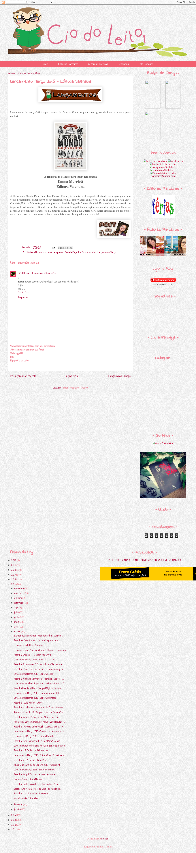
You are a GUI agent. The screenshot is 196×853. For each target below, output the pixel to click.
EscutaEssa (23, 273)
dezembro (19, 588)
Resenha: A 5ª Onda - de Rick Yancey (31, 750)
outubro (18, 597)
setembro (19, 602)
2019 (13, 565)
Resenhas (123, 64)
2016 (13, 579)
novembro (19, 593)
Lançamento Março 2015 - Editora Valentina (34, 769)
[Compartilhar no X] (65, 247)
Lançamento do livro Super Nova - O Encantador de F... (39, 683)
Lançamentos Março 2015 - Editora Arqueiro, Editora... (39, 692)
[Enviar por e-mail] (59, 247)
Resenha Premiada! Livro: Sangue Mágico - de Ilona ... (38, 688)
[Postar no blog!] (62, 247)
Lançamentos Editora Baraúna (28, 645)
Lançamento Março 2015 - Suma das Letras (34, 659)
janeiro (17, 809)
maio (17, 621)
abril (16, 626)
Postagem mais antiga (118, 376)
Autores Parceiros (98, 64)
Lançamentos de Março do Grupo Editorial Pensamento (40, 650)
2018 (13, 569)
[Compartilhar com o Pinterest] (71, 247)
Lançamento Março (107, 252)
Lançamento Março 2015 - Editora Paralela (34, 736)
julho (16, 612)
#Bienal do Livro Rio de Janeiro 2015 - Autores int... (37, 764)
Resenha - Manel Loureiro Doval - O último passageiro (39, 669)
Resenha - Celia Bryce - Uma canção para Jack (36, 640)
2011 (13, 829)
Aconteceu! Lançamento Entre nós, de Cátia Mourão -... (39, 721)
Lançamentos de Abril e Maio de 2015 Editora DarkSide (39, 745)
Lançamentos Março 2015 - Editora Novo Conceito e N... (40, 755)
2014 (13, 815)
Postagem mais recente (23, 376)
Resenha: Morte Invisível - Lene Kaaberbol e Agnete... (38, 783)
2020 (14, 560)
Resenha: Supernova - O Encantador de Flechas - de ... (39, 664)
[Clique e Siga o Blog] (163, 280)
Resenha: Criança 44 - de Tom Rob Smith (32, 654)
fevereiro (18, 804)
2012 (13, 824)
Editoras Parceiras (68, 64)
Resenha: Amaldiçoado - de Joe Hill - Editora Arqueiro (39, 707)
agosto (17, 607)
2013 (13, 819)
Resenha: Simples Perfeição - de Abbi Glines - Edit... (37, 716)
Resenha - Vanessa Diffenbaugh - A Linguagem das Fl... (39, 726)
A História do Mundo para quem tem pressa (43, 252)
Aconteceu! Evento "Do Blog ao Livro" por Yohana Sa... (39, 712)
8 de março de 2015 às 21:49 (43, 273)
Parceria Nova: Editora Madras (28, 779)
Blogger (104, 838)
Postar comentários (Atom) (75, 387)
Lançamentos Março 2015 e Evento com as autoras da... (40, 731)
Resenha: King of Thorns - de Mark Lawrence (34, 774)
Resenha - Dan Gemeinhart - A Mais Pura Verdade (37, 740)
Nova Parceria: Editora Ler (26, 798)
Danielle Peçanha (73, 252)
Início (45, 64)
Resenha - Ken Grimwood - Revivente (31, 793)
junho (17, 617)
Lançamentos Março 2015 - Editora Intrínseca (35, 697)
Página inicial (71, 376)
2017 (13, 574)
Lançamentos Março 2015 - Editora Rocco (33, 673)
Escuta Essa (23, 292)
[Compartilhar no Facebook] (68, 247)
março (17, 631)
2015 (13, 584)
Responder (23, 297)
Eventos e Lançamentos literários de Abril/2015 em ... (38, 635)
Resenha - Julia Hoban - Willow (28, 702)
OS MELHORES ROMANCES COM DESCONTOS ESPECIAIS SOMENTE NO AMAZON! (144, 560)
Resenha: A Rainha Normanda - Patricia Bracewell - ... (39, 678)
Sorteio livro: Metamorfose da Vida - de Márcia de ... (38, 788)
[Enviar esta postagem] (53, 247)
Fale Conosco (146, 64)
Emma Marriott (89, 252)
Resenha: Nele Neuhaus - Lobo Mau (30, 760)
